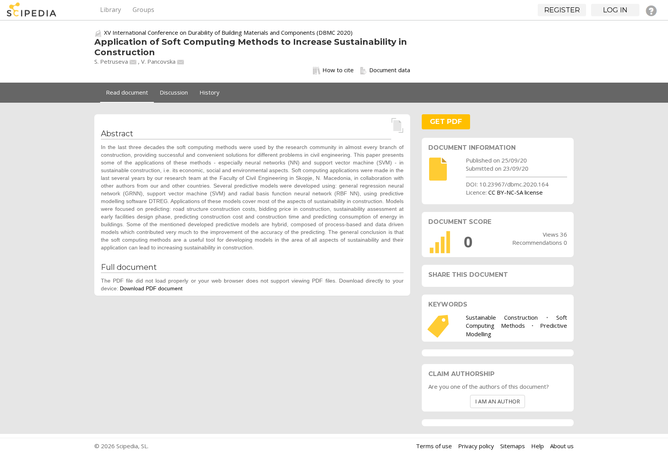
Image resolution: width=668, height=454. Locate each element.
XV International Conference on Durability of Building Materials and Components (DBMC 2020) (228, 32)
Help (537, 446)
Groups (143, 9)
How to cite (338, 70)
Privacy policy (476, 446)
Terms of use (434, 446)
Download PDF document (151, 288)
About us (562, 446)
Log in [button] (615, 10)
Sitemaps (512, 446)
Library (110, 9)
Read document (127, 92)
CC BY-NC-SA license (515, 192)
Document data (389, 70)
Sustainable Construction (502, 317)
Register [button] (562, 10)
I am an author (497, 401)
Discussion (174, 92)
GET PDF (446, 121)
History (209, 92)
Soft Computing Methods (516, 321)
